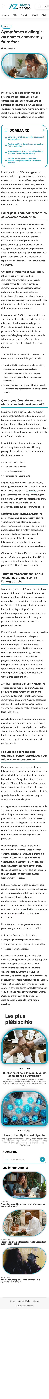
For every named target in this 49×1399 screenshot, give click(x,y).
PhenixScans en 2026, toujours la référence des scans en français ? (23, 1205)
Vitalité (6, 27)
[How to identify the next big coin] (24, 1108)
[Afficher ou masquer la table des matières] (37, 130)
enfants (32, 490)
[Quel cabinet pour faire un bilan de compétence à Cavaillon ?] (24, 1046)
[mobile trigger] (5, 6)
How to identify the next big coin (24, 1135)
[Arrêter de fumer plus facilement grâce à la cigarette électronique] (24, 1261)
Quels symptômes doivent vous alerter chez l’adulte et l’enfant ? (25, 145)
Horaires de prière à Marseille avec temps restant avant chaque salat (23, 1243)
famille (35, 565)
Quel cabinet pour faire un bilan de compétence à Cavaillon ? (24, 1074)
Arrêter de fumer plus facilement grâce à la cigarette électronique (20, 1280)
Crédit (28, 1130)
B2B (28, 1068)
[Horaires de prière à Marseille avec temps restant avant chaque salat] (24, 1223)
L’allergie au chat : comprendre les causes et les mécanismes (26, 138)
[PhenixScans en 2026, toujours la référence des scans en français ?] (24, 1185)
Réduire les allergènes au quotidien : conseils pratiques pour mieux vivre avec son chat (24, 160)
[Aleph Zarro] (19, 6)
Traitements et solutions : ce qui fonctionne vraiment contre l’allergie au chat (25, 152)
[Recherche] (40, 6)
